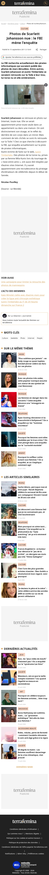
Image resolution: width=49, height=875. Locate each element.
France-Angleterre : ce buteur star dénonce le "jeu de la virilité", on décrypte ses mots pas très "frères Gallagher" (32, 553)
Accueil (3, 24)
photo (22, 338)
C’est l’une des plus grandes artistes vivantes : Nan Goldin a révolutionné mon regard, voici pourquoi (33, 572)
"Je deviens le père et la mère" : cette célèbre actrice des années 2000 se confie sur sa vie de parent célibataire (33, 592)
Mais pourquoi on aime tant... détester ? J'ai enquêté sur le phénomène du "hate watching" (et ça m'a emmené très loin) (32, 531)
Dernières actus (13, 24)
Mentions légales (32, 833)
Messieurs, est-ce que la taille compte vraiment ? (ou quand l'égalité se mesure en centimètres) (32, 680)
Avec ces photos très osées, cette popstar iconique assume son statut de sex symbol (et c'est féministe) (32, 382)
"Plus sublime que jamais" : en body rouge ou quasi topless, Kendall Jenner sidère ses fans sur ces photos (32, 362)
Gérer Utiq (21, 854)
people (39, 338)
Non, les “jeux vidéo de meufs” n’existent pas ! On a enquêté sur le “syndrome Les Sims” (32, 661)
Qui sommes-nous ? (15, 833)
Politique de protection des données (23, 842)
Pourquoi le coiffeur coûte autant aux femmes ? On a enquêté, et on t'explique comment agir (30, 461)
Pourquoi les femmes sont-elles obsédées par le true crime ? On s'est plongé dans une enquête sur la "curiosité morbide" (32, 441)
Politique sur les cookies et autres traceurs (23, 838)
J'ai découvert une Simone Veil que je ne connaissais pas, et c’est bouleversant (32, 512)
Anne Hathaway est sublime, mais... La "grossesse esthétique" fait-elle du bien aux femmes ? (31, 717)
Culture (22, 24)
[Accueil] (24, 3)
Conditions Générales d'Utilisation (23, 829)
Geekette (14, 338)
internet (31, 338)
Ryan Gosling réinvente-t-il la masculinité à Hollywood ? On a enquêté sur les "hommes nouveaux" (33, 421)
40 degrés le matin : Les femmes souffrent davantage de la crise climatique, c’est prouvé (32, 753)
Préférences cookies (36, 854)
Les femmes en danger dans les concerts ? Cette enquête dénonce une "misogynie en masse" (32, 402)
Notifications (10, 854)
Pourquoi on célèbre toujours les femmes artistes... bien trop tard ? (32, 698)
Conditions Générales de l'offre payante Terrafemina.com (24, 847)
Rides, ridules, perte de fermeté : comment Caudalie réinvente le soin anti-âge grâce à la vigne (33, 735)
